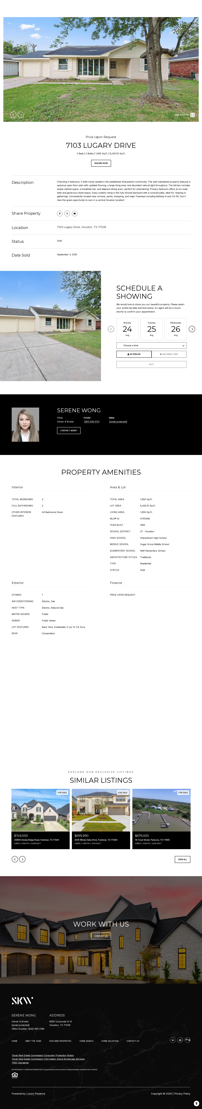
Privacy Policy (182, 1093)
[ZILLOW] (180, 1040)
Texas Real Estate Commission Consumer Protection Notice (43, 1055)
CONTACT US (133, 1041)
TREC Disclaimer (20, 1062)
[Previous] (111, 329)
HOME (14, 1041)
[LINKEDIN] (172, 1040)
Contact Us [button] (101, 936)
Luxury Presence (35, 1093)
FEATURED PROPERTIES (60, 1041)
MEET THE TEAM (33, 1041)
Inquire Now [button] (101, 163)
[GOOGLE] (187, 1040)
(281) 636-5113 (91, 421)
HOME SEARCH (86, 1041)
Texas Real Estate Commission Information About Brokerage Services (48, 1059)
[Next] (192, 329)
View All (182, 859)
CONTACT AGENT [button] (68, 430)
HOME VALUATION (110, 1041)
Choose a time (130, 345)
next (21, 115)
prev (13, 115)
